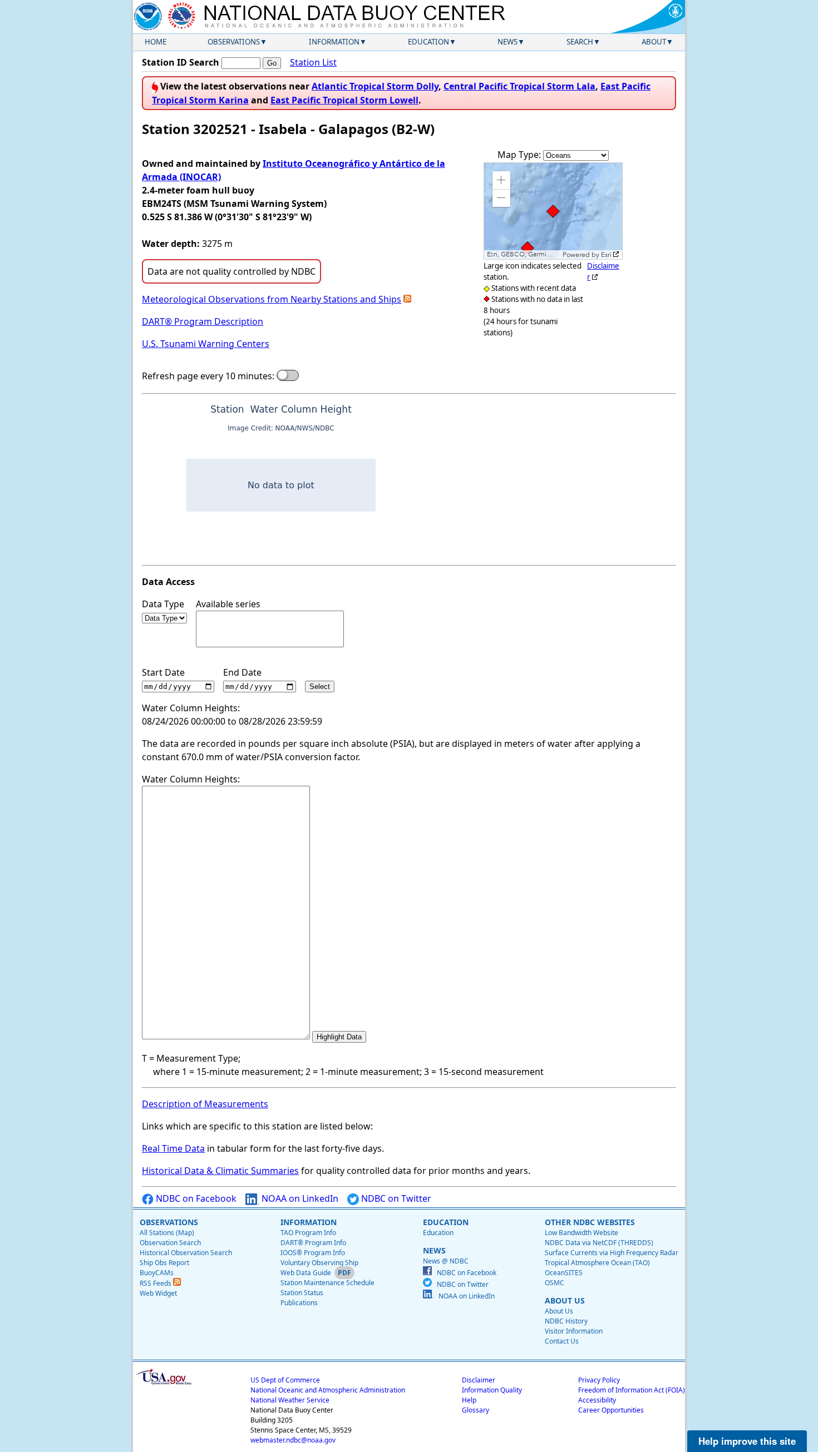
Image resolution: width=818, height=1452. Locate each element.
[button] (501, 180)
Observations (234, 42)
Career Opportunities (611, 1410)
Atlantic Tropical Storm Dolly (375, 86)
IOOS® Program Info (312, 1252)
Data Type (163, 604)
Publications (299, 1302)
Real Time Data (173, 1148)
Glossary (475, 1410)
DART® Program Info (313, 1242)
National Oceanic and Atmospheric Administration (327, 1390)
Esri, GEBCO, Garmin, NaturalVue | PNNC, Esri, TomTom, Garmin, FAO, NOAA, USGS (523, 254)
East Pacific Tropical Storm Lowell (344, 100)
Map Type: (520, 154)
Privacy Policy (599, 1380)
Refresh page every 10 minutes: (208, 376)
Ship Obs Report (164, 1262)
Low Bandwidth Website (581, 1232)
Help (469, 1400)
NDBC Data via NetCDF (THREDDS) (599, 1242)
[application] (553, 211)
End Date (242, 672)
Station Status (301, 1292)
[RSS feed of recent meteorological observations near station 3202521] (407, 299)
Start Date (163, 672)
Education (428, 42)
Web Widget (158, 1293)
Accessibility (597, 1400)
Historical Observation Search (186, 1252)
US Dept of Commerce (285, 1380)
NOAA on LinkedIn (298, 1198)
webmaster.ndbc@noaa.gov (293, 1440)
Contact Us (562, 1341)
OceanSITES (564, 1272)
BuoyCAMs (157, 1272)
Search (579, 42)
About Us (559, 1311)
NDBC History (566, 1321)
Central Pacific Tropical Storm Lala (519, 86)
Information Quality (492, 1390)
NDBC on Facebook (195, 1198)
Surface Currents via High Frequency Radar (611, 1252)
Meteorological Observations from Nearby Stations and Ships (271, 299)
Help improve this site (747, 1441)
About (654, 42)
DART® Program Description (202, 321)
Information (334, 42)
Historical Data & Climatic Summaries (220, 1170)
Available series (228, 604)
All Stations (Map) (167, 1232)
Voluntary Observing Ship (319, 1262)
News (507, 42)
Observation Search (170, 1242)
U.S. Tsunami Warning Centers (205, 344)
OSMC (554, 1282)
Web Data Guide (305, 1272)
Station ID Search (180, 62)
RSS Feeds (156, 1283)
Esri (606, 255)
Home (155, 42)
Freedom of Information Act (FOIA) (631, 1390)
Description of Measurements (205, 1104)
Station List (313, 62)
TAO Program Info (308, 1232)
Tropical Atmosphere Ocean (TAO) (597, 1262)
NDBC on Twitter (395, 1198)
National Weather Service (289, 1400)
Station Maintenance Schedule (327, 1282)
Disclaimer (478, 1380)
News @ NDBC (446, 1261)
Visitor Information (574, 1331)
